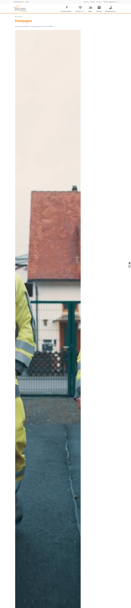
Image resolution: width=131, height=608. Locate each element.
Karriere (92, 2)
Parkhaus (99, 11)
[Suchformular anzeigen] (117, 2)
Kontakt (106, 2)
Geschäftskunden (18, 2)
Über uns (86, 2)
